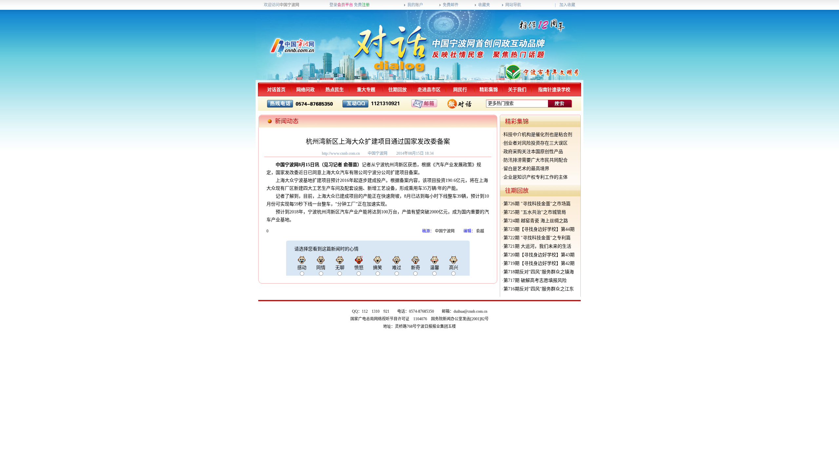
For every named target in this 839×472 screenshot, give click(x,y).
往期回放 (397, 89)
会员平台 (345, 5)
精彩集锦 (488, 89)
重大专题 (366, 89)
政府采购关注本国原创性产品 (533, 151)
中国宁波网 (289, 5)
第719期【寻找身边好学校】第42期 (539, 263)
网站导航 (513, 5)
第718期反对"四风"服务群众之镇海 (538, 271)
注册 (366, 5)
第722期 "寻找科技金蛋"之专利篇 (537, 237)
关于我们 (517, 89)
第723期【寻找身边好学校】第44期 (539, 229)
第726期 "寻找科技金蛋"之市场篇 (537, 203)
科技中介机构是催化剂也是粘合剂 (537, 134)
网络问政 (305, 89)
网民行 (460, 89)
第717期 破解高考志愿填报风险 (535, 280)
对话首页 (276, 89)
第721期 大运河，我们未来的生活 (537, 246)
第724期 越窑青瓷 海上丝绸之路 (535, 220)
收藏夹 (484, 5)
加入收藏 (567, 5)
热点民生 (334, 89)
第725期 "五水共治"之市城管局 (534, 212)
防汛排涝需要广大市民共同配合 (535, 160)
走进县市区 (429, 89)
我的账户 (415, 5)
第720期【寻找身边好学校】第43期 (539, 254)
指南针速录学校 (554, 89)
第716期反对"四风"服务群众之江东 (538, 288)
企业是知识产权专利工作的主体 (535, 177)
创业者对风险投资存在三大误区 (535, 143)
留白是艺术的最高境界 (526, 168)
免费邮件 (451, 5)
